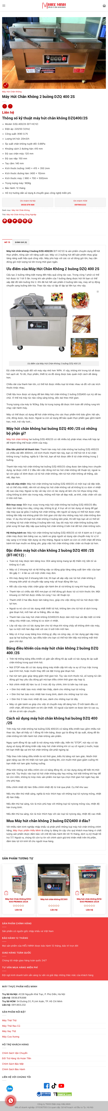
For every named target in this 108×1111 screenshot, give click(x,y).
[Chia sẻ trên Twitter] (15, 221)
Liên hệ (8, 112)
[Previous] (2, 890)
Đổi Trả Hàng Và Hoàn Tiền (16, 1058)
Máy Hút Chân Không (12, 92)
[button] (3, 5)
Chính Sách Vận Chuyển (14, 1053)
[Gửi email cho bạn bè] (20, 221)
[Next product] (4, 106)
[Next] (106, 890)
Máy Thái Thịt (9, 1020)
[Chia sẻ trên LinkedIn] (30, 221)
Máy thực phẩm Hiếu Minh (27, 830)
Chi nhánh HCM (80, 203)
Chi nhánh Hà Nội (27, 203)
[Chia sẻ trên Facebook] (9, 221)
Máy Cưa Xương (10, 1036)
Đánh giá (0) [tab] (21, 242)
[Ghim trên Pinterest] (25, 221)
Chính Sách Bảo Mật (13, 1063)
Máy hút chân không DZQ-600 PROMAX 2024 (89, 900)
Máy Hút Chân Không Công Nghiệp (21, 215)
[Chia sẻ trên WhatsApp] (4, 221)
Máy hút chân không (17, 439)
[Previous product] (10, 106)
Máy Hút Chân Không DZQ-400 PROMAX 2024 (18, 900)
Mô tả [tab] (7, 242)
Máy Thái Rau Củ (11, 1025)
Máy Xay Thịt (9, 1031)
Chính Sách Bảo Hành (13, 1069)
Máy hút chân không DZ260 (54, 899)
